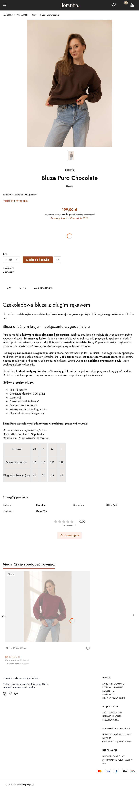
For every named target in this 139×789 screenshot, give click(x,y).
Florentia (69, 169)
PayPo (105, 738)
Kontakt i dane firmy (113, 756)
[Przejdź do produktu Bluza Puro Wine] (47, 606)
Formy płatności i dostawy (116, 734)
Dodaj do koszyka (37, 260)
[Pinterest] (16, 693)
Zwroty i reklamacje (113, 683)
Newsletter (108, 690)
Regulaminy (108, 694)
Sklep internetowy (18, 784)
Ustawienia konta (111, 716)
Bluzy (34, 14)
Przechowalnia (110, 719)
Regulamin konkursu (113, 687)
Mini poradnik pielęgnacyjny (117, 759)
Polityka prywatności (113, 698)
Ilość (5, 254)
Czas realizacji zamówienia (117, 741)
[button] (4, 5)
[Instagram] (5, 694)
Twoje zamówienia (112, 712)
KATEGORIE (22, 14)
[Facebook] (10, 693)
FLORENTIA (8, 14)
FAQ (104, 763)
